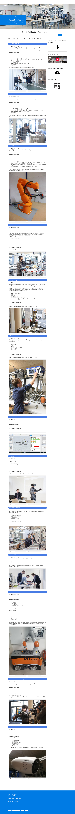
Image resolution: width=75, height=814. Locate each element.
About (26, 810)
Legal (22, 810)
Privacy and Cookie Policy (14, 810)
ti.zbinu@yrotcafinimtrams (14, 801)
